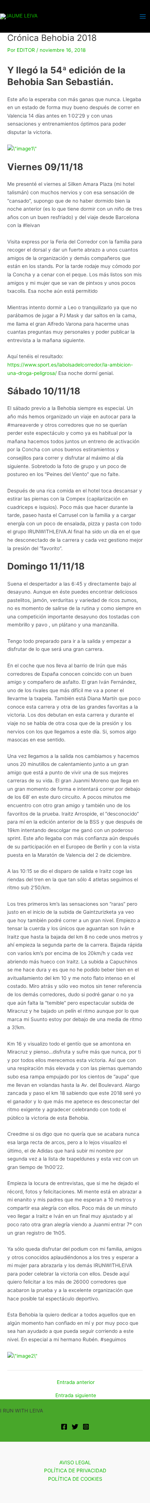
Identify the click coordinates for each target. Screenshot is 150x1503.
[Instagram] (86, 1426)
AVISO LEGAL (75, 1462)
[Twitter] (75, 1426)
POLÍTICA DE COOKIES (75, 1479)
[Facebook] (64, 1426)
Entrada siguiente (75, 1395)
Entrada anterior (76, 1382)
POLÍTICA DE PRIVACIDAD (75, 1470)
